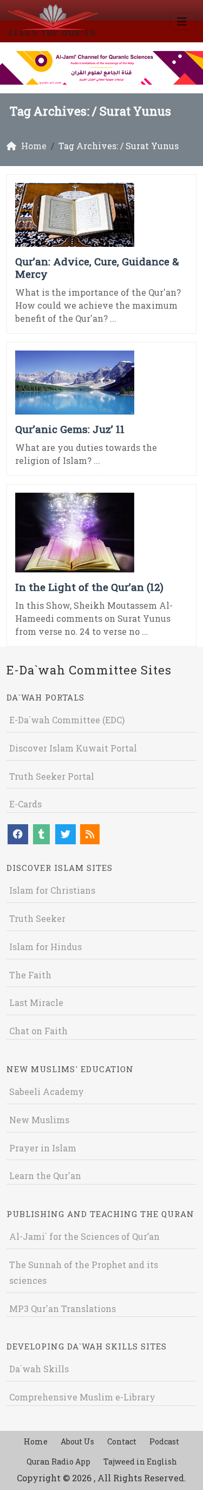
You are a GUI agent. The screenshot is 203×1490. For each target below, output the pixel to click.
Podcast (164, 1441)
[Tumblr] (41, 834)
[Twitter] (65, 834)
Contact (121, 1441)
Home (36, 1441)
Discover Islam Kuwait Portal (73, 748)
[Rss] (90, 834)
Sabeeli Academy (46, 1091)
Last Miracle (36, 1002)
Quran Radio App (58, 1461)
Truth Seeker (37, 918)
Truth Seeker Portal (51, 776)
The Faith (30, 974)
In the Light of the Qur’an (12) (89, 587)
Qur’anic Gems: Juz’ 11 (70, 429)
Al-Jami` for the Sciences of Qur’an (84, 1236)
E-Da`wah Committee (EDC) (67, 719)
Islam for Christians (52, 890)
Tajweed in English (140, 1461)
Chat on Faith (38, 1030)
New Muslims (39, 1119)
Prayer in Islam (42, 1148)
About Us (77, 1441)
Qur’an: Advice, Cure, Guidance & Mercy (97, 267)
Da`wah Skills (39, 1368)
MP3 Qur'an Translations (62, 1308)
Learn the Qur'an (45, 1175)
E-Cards (25, 804)
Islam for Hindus (45, 946)
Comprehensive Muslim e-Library (82, 1397)
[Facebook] (18, 834)
